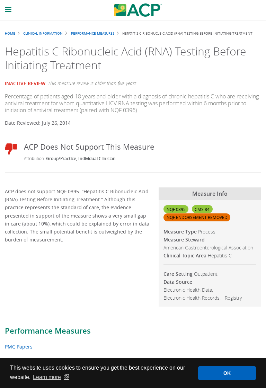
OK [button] (227, 373)
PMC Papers (19, 346)
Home (10, 33)
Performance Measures (48, 331)
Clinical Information (43, 33)
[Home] (138, 10)
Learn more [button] (47, 377)
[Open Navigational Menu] (8, 10)
